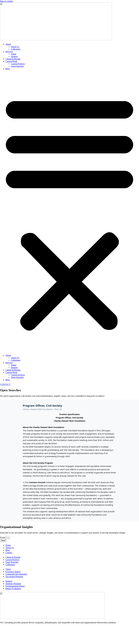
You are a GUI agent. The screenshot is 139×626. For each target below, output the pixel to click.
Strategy (14, 56)
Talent (13, 54)
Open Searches (17, 66)
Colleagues (15, 49)
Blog (7, 68)
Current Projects (18, 64)
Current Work (11, 61)
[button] (69, 212)
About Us (15, 46)
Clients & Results (12, 59)
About (8, 44)
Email (3, 537)
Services (9, 51)
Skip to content (6, 1)
